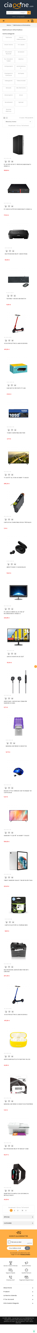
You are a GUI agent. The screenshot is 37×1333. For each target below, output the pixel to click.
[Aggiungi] (8, 161)
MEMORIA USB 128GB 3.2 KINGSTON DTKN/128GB (18, 1104)
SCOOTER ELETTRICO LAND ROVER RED (15, 343)
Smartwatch (9, 95)
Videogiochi (8, 81)
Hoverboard (8, 102)
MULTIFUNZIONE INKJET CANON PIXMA (16, 254)
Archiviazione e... (21, 67)
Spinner (21, 102)
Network (8, 88)
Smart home (8, 45)
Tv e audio (21, 45)
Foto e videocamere (21, 38)
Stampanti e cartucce (9, 74)
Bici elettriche (21, 88)
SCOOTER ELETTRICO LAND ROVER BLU (15, 1014)
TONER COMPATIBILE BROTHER (16, 433)
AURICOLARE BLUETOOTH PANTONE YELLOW (17, 1059)
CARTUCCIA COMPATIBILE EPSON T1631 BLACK (17, 522)
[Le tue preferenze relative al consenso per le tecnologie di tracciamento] (34, 1331)
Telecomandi (21, 81)
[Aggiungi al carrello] (5, 161)
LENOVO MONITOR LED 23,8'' (15, 656)
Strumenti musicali (8, 53)
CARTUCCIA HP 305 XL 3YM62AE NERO (16, 925)
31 (22, 1210)
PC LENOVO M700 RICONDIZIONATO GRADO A (18, 209)
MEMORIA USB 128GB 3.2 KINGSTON (16, 746)
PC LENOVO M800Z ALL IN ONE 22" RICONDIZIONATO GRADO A (14, 612)
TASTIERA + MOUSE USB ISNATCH (16, 298)
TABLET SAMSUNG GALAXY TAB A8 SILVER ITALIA (18, 880)
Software (21, 73)
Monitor (21, 59)
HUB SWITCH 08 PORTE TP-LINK (16, 388)
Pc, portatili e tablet (8, 60)
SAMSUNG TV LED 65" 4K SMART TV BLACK (16, 835)
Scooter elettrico (8, 110)
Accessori (21, 52)
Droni (21, 95)
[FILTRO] (35, 666)
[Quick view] (12, 161)
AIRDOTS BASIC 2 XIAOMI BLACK (16, 567)
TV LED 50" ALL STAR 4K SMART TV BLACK (16, 477)
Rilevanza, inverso (18, 122)
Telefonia (9, 37)
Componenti (8, 66)
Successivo (26, 1210)
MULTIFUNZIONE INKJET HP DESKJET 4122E (16, 1149)
